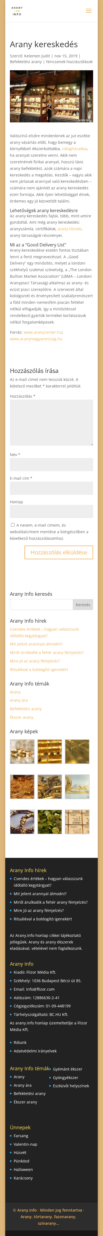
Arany (15, 692)
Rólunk (20, 1042)
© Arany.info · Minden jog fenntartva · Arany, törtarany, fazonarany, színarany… (48, 1216)
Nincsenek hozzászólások (69, 61)
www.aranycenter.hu (42, 332)
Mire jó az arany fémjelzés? (35, 661)
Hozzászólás (22, 396)
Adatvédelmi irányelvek (35, 1051)
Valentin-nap (25, 1144)
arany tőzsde (69, 228)
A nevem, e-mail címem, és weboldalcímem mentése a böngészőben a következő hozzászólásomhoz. (49, 532)
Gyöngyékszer (65, 1077)
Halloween (23, 1169)
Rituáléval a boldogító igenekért (39, 669)
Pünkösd (21, 1161)
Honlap (16, 501)
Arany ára (19, 700)
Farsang (21, 1135)
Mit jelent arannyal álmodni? (36, 644)
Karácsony (23, 1178)
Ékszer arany (21, 717)
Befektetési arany (26, 61)
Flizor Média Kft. (41, 972)
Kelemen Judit (37, 55)
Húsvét (20, 1152)
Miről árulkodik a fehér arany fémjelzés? (47, 652)
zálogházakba (74, 148)
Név (15, 454)
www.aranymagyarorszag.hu (36, 338)
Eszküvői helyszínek (71, 1085)
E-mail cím (21, 478)
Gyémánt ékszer (67, 1069)
